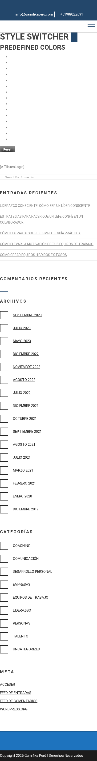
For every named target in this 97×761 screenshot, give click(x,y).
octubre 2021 (25, 419)
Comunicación (26, 559)
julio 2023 (22, 328)
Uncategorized (26, 649)
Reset (7, 149)
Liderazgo (22, 610)
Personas (21, 623)
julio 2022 (22, 393)
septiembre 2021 (27, 431)
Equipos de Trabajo (30, 597)
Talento (20, 636)
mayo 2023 (22, 341)
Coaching (21, 546)
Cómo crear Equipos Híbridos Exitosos (33, 255)
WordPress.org (14, 709)
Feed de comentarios (18, 701)
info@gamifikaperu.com (34, 14)
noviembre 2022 (26, 367)
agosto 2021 (24, 444)
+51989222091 (71, 14)
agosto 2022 (24, 380)
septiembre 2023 (27, 315)
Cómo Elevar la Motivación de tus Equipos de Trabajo (46, 244)
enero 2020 (22, 496)
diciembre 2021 (26, 406)
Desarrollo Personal (32, 571)
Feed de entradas (15, 693)
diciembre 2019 (26, 509)
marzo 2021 (23, 470)
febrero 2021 (24, 483)
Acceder (7, 684)
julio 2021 (22, 457)
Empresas (21, 584)
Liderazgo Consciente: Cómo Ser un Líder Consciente (45, 206)
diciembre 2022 (26, 354)
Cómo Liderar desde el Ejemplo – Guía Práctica (40, 233)
